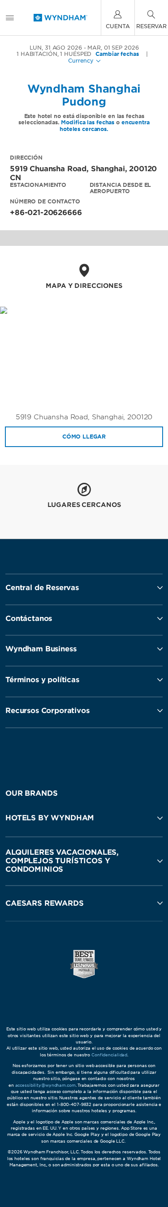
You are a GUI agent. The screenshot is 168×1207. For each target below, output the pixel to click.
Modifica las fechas (87, 122)
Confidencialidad (109, 1054)
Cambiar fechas (116, 54)
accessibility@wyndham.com (45, 1085)
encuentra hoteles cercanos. (105, 125)
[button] (84, 818)
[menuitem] (10, 17)
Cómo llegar (84, 436)
